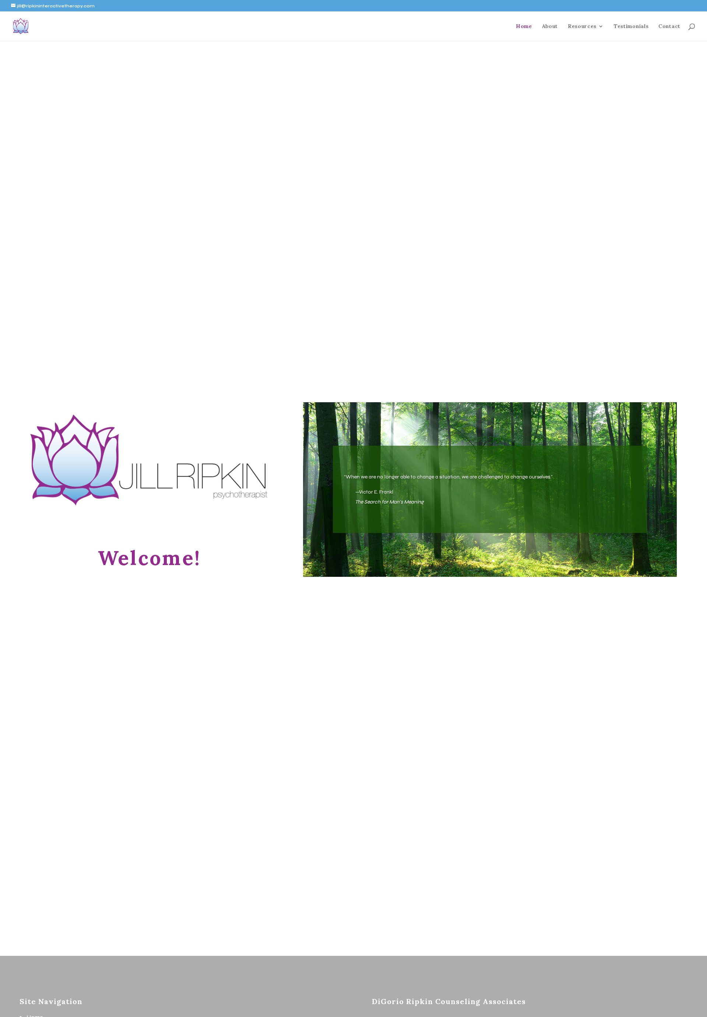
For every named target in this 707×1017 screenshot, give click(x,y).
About (550, 26)
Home (524, 26)
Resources (582, 26)
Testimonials (631, 26)
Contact (669, 26)
